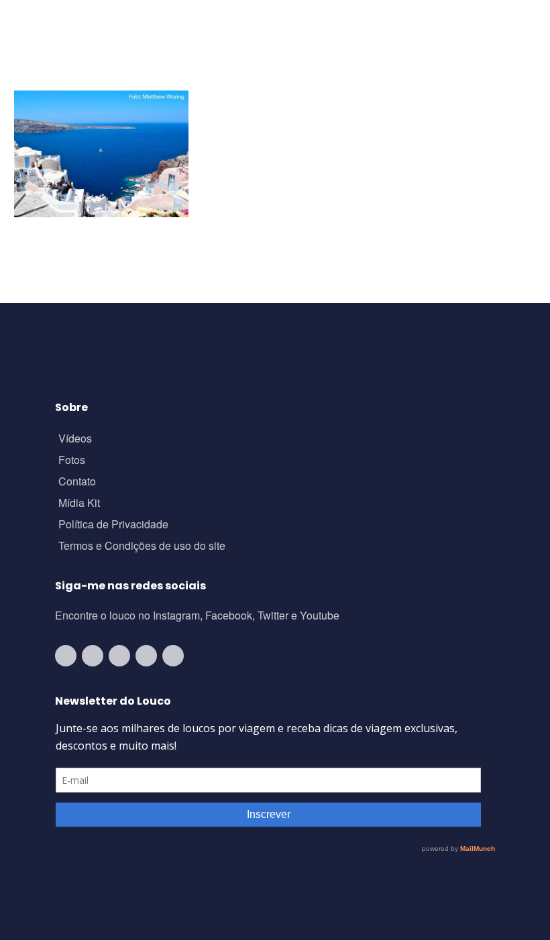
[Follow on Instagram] (92, 655)
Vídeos (75, 439)
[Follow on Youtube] (65, 655)
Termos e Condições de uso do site (141, 546)
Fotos (71, 461)
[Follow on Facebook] (119, 655)
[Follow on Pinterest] (173, 655)
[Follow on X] (146, 655)
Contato (77, 482)
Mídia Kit (79, 503)
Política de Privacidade (113, 525)
